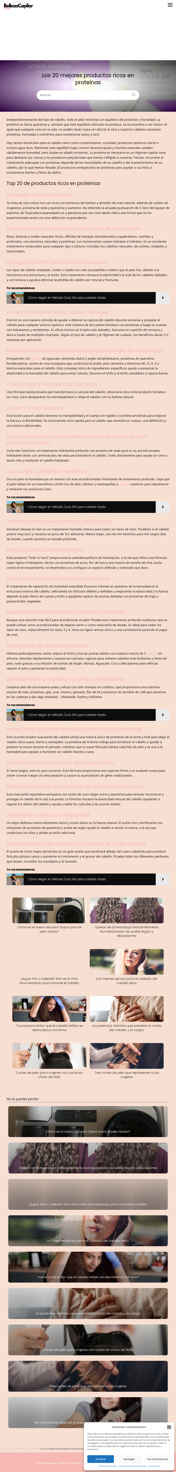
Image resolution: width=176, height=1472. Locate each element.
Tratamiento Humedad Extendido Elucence (58, 578)
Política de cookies (107, 1466)
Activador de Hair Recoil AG (39, 195)
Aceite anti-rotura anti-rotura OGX (48, 815)
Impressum (154, 1466)
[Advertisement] (88, 36)
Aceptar (100, 1459)
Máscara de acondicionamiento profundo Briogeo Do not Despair (85, 350)
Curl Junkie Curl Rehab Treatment (47, 471)
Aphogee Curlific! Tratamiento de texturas (57, 262)
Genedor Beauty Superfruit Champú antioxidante (65, 679)
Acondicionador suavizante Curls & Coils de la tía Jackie (74, 228)
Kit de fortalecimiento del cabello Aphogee (58, 312)
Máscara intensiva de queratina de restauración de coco (75, 786)
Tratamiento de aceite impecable (47, 645)
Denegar (129, 1459)
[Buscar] (132, 93)
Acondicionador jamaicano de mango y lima (61, 762)
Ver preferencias (157, 1459)
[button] (169, 1427)
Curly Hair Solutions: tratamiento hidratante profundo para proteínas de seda (77, 439)
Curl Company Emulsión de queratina (52, 384)
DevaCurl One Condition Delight (44, 550)
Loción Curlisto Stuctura (35, 408)
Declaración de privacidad (132, 1466)
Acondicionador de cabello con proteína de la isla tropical (76, 843)
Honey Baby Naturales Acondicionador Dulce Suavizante (74, 729)
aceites (36, 358)
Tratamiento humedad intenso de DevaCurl (59, 521)
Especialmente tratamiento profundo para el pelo (66, 612)
